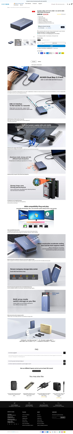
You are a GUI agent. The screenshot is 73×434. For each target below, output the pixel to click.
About (21, 5)
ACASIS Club (39, 418)
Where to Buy (39, 420)
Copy (63, 27)
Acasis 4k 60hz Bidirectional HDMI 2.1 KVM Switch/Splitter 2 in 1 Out (44, 394)
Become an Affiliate (36, 371)
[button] (58, 4)
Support (40, 3)
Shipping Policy (24, 418)
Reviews (39, 61)
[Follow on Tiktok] (18, 424)
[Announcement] (36, 1)
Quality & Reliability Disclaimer (42, 425)
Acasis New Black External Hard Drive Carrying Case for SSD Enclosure (14, 394)
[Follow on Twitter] (9, 424)
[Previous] (9, 385)
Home (8, 7)
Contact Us (39, 416)
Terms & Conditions (25, 414)
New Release (28, 3)
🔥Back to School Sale (19, 3)
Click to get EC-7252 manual (37, 64)
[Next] (63, 385)
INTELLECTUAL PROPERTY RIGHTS (27, 425)
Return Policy (24, 420)
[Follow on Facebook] (7, 424)
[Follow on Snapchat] (14, 424)
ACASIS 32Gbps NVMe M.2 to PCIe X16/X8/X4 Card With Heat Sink (29, 394)
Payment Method (40, 421)
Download (16, 5)
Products (35, 3)
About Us (38, 414)
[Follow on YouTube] (16, 424)
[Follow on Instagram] (11, 424)
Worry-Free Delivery (25, 423)
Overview (33, 61)
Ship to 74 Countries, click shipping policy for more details (48, 33)
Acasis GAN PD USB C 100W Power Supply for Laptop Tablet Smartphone (59, 394)
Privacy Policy (24, 416)
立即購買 (51, 45)
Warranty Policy (25, 421)
